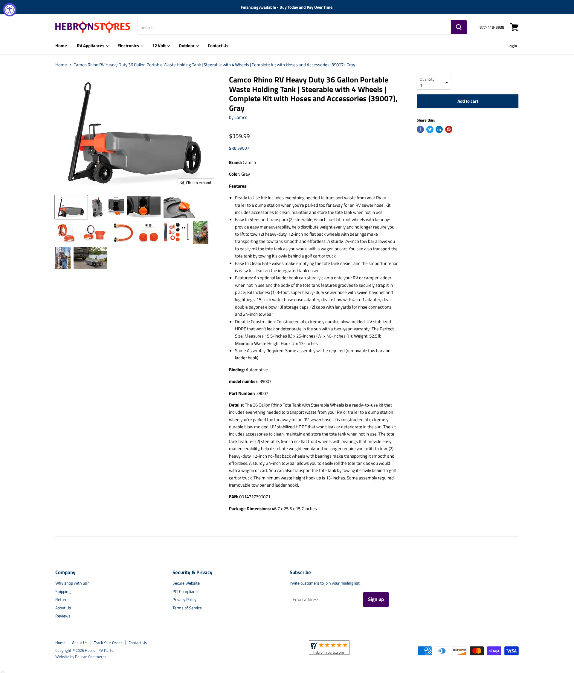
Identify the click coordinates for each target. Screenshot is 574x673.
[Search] (459, 27)
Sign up (376, 599)
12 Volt (159, 45)
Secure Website (186, 583)
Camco (241, 117)
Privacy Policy (184, 599)
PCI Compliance (185, 591)
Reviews (63, 616)
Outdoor (187, 45)
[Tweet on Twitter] (429, 129)
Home (61, 45)
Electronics (128, 45)
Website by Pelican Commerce (80, 657)
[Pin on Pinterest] (448, 129)
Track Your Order (108, 643)
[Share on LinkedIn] (439, 129)
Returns (62, 599)
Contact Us (218, 45)
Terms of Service (187, 608)
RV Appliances (91, 45)
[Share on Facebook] (420, 129)
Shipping (63, 591)
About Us (63, 608)
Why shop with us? (72, 583)
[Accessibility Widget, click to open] (9, 9)
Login (512, 45)
